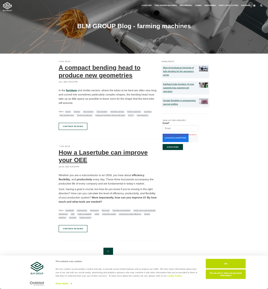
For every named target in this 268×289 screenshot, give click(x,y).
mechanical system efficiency (130, 214)
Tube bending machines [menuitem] (166, 5)
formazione (94, 210)
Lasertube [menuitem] (146, 5)
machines (147, 112)
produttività (69, 210)
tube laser (105, 210)
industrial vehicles (117, 112)
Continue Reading (73, 126)
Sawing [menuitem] (198, 5)
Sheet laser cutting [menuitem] (228, 5)
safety (97, 214)
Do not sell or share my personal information (226, 274)
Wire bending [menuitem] (186, 5)
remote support (85, 218)
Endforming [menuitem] (210, 5)
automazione (82, 210)
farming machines (134, 112)
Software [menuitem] (245, 5)
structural (72, 218)
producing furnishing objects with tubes (110, 115)
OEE (72, 214)
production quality (109, 214)
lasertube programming (121, 210)
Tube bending (102, 112)
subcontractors (142, 115)
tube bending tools (67, 115)
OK (225, 263)
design (68, 112)
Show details (62, 283)
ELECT (131, 115)
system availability (84, 214)
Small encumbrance (84, 115)
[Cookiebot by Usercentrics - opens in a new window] (37, 283)
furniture (77, 112)
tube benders (88, 112)
